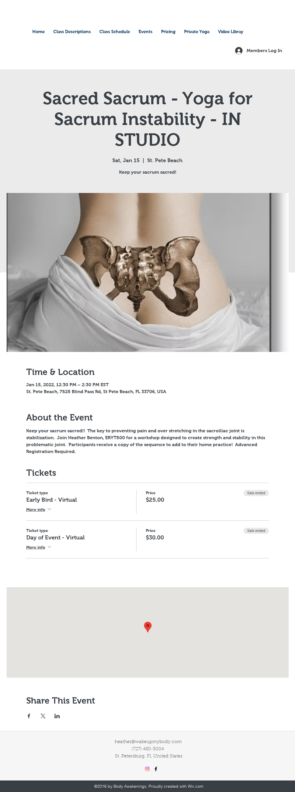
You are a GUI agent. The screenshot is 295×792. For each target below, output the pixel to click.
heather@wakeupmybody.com (148, 742)
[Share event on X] (43, 716)
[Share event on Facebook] (29, 716)
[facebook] (156, 769)
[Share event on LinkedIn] (57, 716)
